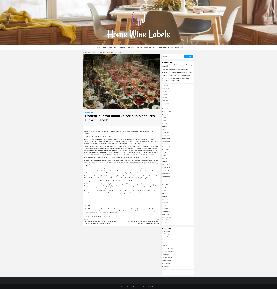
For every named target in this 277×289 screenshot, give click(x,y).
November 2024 (166, 141)
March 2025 (165, 129)
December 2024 (166, 138)
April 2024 (164, 161)
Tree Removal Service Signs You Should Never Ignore (176, 75)
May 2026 (164, 97)
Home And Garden (167, 237)
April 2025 (164, 126)
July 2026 (164, 91)
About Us (178, 47)
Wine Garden (107, 47)
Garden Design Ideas (167, 234)
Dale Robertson (89, 206)
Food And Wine (149, 47)
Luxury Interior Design (168, 251)
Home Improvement (167, 240)
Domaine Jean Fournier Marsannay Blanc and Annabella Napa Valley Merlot (143, 221)
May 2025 (164, 123)
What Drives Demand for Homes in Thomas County (175, 69)
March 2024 (165, 164)
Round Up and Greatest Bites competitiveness (124, 191)
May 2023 (164, 193)
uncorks (106, 216)
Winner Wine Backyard (149, 150)
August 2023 (165, 185)
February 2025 (166, 132)
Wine (110, 216)
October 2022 (165, 214)
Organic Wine (165, 254)
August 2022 (165, 220)
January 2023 (165, 205)
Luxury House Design (165, 47)
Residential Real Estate (168, 260)
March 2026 (165, 100)
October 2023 (165, 179)
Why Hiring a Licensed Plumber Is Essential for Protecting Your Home (177, 66)
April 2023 (164, 196)
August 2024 (165, 150)
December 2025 (166, 106)
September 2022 (166, 217)
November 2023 (166, 176)
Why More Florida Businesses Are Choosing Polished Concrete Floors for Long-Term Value (175, 79)
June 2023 (164, 191)
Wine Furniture (120, 47)
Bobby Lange (90, 123)
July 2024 (164, 153)
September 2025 (166, 112)
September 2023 (166, 182)
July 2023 (164, 188)
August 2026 (165, 88)
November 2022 (166, 211)
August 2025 (165, 115)
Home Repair (165, 243)
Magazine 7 (146, 286)
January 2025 (165, 135)
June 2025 (164, 120)
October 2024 (165, 144)
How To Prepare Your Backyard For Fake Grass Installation (177, 72)
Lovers (88, 216)
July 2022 (164, 223)
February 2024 (166, 167)
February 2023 (166, 202)
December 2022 (166, 208)
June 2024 (164, 155)
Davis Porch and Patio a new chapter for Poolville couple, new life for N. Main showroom (101, 221)
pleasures (93, 216)
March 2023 (165, 199)
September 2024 (166, 147)
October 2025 (165, 109)
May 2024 (164, 158)
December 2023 (166, 173)
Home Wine (97, 47)
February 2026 (166, 103)
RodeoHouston (99, 216)
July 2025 (164, 117)
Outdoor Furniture (135, 47)
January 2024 (165, 170)
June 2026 (164, 94)
